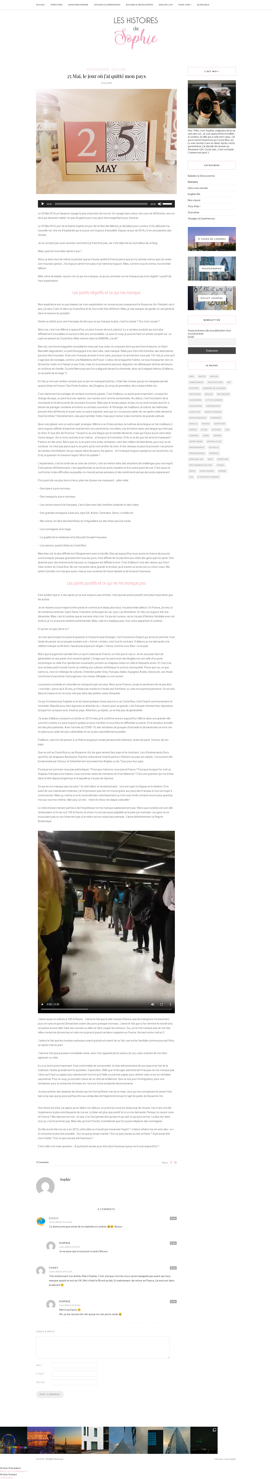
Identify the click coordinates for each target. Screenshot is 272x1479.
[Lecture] (43, 204)
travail (220, 465)
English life (166, 5)
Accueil (40, 5)
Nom (39, 1365)
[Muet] (160, 204)
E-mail (40, 1373)
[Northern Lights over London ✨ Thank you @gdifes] (204, 1440)
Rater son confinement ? (14, 1471)
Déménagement (197, 418)
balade (209, 394)
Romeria (214, 453)
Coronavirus (213, 406)
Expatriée (216, 418)
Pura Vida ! (185, 5)
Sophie (65, 1179)
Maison (217, 436)
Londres (193, 436)
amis (191, 376)
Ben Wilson (223, 394)
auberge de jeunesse (214, 388)
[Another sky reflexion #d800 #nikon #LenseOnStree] (176, 1440)
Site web (40, 1382)
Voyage (222, 471)
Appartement (196, 382)
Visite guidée (207, 471)
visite (192, 471)
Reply (173, 1218)
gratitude (219, 424)
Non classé (118, 69)
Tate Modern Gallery (200, 465)
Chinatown (195, 400)
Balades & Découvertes (139, 5)
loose (206, 436)
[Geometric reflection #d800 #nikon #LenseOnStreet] (122, 1440)
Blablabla (203, 5)
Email (191, 336)
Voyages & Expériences (107, 5)
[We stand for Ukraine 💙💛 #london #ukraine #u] (13, 1440)
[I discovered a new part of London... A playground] (95, 1440)
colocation (195, 406)
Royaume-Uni (196, 459)
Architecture (215, 382)
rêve (210, 459)
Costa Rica (194, 412)
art (229, 382)
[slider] (168, 203)
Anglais (214, 376)
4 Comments (42, 1162)
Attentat (194, 388)
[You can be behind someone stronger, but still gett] (258, 1440)
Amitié (202, 376)
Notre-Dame (196, 441)
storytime (222, 459)
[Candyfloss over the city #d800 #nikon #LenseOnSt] (231, 1440)
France (206, 424)
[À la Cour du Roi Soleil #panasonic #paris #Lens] (40, 1440)
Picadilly (214, 447)
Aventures (195, 394)
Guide (204, 430)
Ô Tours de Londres (208, 477)
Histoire (216, 430)
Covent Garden (213, 412)
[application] (106, 204)
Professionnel (197, 453)
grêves (193, 430)
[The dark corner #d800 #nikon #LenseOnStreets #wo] (149, 1440)
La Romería (6, 1477)
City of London (214, 400)
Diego (54, 1218)
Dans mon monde (78, 5)
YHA (191, 477)
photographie (196, 447)
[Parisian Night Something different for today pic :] (68, 1440)
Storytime (57, 5)
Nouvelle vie (214, 441)
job (227, 430)
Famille (193, 424)
